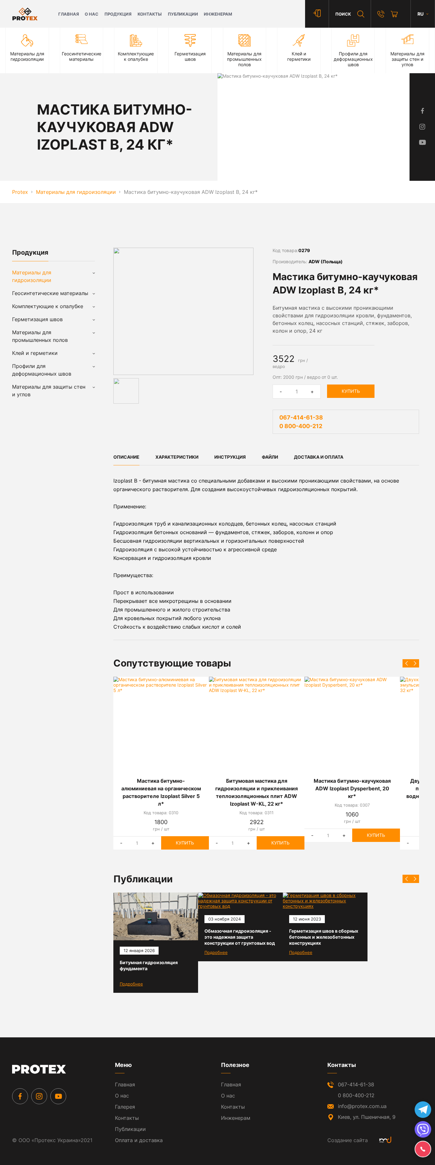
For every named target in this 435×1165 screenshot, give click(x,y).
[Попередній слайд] (407, 663)
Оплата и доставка (139, 1140)
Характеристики (176, 457)
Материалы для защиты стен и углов (48, 391)
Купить (351, 391)
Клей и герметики (35, 353)
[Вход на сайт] (317, 14)
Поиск (343, 14)
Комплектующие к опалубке (47, 306)
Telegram (423, 1109)
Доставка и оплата (318, 457)
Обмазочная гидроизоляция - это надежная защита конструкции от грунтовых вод (239, 937)
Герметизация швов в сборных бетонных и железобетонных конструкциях (323, 937)
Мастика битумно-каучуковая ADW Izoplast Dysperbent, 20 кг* (352, 788)
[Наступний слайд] (415, 663)
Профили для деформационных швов (41, 370)
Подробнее (131, 983)
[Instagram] (39, 1096)
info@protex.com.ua (362, 1106)
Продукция (118, 14)
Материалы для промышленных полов (40, 336)
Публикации (183, 14)
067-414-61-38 (301, 417)
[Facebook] (20, 1096)
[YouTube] (58, 1096)
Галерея (125, 1107)
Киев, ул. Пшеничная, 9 (367, 1117)
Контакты (150, 14)
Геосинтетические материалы (50, 293)
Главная (68, 14)
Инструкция (230, 457)
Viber (423, 1129)
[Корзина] (394, 14)
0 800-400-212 (300, 426)
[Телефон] (380, 14)
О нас (91, 14)
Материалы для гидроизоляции (31, 276)
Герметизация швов (37, 319)
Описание (126, 457)
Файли (270, 457)
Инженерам (218, 14)
